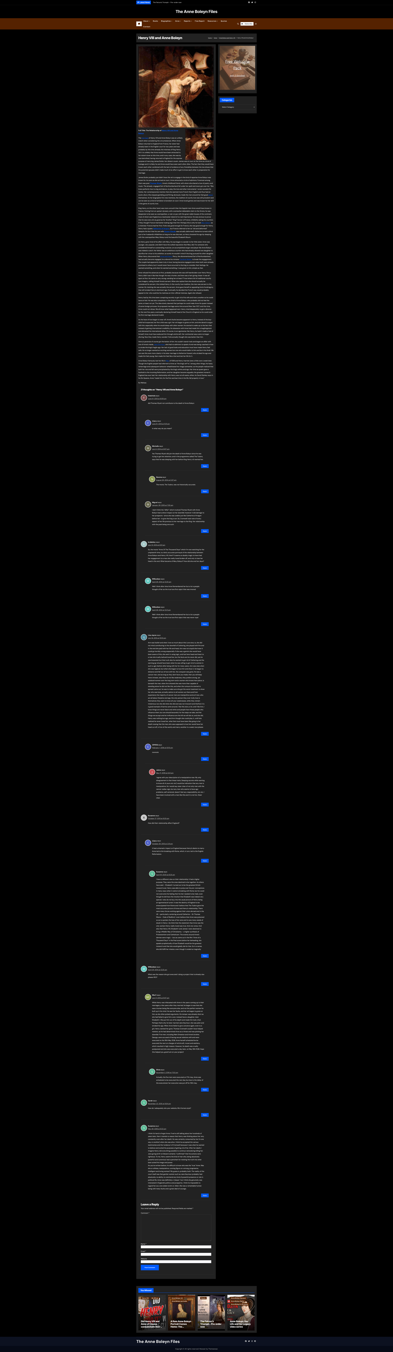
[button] (256, 24)
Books (155, 21)
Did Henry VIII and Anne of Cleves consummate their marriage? (150, 1325)
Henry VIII (145, 1298)
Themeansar (213, 1349)
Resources (212, 21)
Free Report (200, 21)
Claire (154, 421)
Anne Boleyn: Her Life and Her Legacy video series (240, 1324)
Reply (205, 410)
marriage (145, 138)
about (210, 195)
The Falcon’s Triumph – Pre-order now (210, 1324)
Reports (187, 21)
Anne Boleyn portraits (179, 1301)
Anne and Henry (166, 256)
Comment (145, 1213)
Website (144, 1259)
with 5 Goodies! (237, 75)
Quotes (224, 21)
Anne (177, 21)
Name (143, 1244)
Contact (146, 27)
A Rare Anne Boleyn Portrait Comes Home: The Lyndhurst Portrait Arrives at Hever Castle (181, 1328)
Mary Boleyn (206, 223)
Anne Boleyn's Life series (239, 1304)
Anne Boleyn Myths (237, 1301)
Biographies (166, 21)
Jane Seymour (159, 344)
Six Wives (155, 1298)
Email (143, 1251)
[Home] (139, 23)
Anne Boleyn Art (177, 1298)
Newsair (203, 1349)
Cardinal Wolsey (186, 259)
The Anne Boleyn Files (196, 11)
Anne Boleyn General (238, 1298)
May (167, 361)
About (146, 21)
